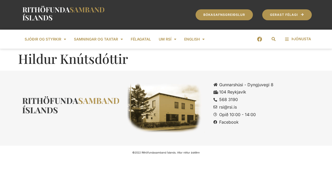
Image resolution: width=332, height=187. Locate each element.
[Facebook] (259, 39)
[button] (273, 39)
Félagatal (141, 39)
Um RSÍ (165, 39)
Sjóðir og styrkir (43, 39)
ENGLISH (192, 39)
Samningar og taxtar (96, 39)
